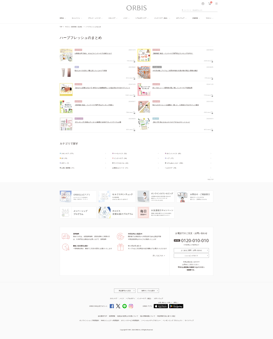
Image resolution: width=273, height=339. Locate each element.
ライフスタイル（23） (121, 163)
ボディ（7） (65, 163)
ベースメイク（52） (121, 153)
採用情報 (112, 316)
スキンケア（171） (67, 153)
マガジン (208, 18)
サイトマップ (189, 320)
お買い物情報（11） (68, 168)
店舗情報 (195, 18)
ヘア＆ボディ (130, 298)
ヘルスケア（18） (171, 168)
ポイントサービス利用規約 (130, 320)
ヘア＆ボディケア (140, 18)
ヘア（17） (170, 158)
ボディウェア (180, 18)
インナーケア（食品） (161, 18)
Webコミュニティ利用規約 (110, 320)
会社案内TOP (102, 316)
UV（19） (64, 158)
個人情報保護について (147, 316)
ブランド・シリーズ (94, 18)
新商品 (62, 18)
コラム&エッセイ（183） (175, 163)
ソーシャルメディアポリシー (151, 320)
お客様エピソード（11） (120, 168)
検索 (183, 10)
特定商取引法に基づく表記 (166, 316)
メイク (125, 18)
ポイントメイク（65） (174, 153)
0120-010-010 (195, 240)
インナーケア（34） (121, 158)
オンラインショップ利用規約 (89, 320)
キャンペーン (76, 18)
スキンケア (111, 18)
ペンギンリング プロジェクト (173, 320)
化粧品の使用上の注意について (127, 316)
